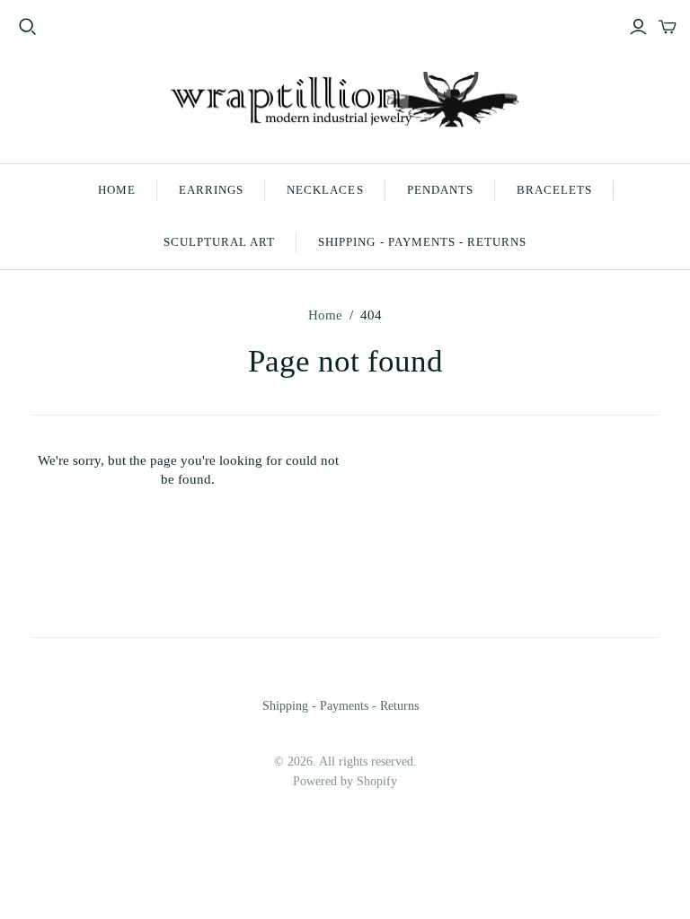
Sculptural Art (220, 242)
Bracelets (554, 190)
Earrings (211, 190)
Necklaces (325, 190)
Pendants (440, 190)
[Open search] (28, 27)
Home (117, 190)
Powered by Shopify (345, 781)
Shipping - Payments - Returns (422, 242)
